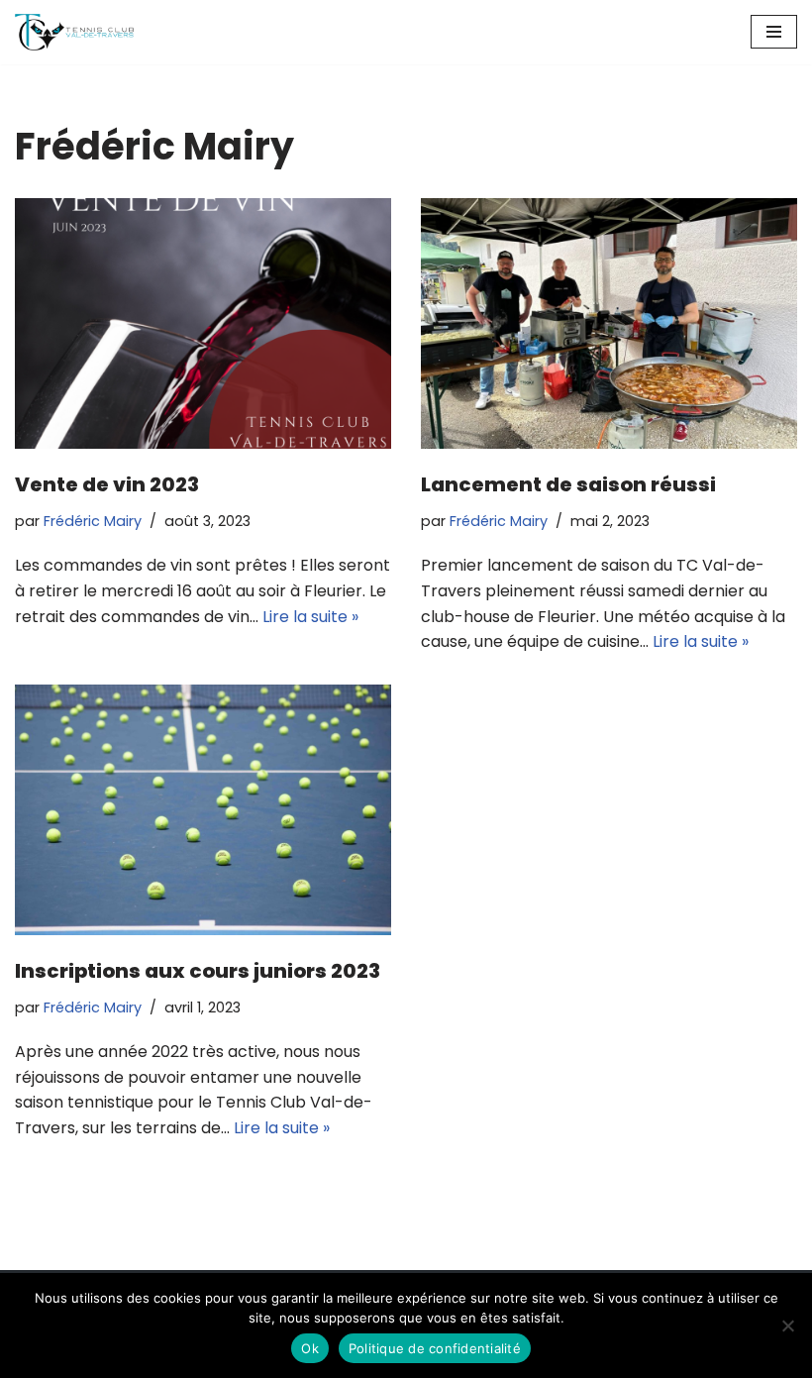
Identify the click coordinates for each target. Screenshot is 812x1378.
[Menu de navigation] (774, 32)
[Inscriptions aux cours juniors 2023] (203, 810)
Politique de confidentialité (435, 1348)
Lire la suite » (310, 616)
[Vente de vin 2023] (203, 323)
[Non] (787, 1325)
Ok (310, 1348)
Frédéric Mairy (93, 521)
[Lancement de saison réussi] (609, 323)
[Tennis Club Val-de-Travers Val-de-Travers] (74, 32)
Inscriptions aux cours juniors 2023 (197, 971)
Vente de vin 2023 (107, 484)
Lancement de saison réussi (568, 484)
